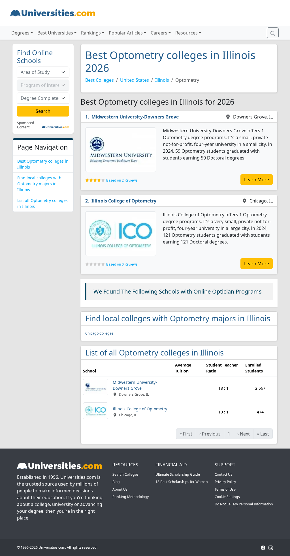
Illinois (162, 80)
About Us (119, 489)
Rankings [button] (91, 33)
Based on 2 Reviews (121, 180)
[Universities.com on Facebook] (263, 547)
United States (134, 80)
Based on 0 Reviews (121, 264)
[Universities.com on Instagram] (270, 547)
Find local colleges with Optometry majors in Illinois (39, 183)
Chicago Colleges (99, 333)
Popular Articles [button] (126, 33)
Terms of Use (225, 489)
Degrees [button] (20, 33)
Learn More (256, 179)
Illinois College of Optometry (123, 201)
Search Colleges (125, 474)
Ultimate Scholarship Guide (177, 474)
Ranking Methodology (130, 496)
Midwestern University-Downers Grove (135, 117)
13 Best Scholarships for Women (181, 481)
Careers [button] (159, 33)
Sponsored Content (25, 125)
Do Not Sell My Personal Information (244, 504)
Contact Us (223, 474)
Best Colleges (99, 80)
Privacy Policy (225, 481)
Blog (116, 481)
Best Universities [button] (55, 33)
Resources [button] (186, 33)
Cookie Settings (227, 496)
